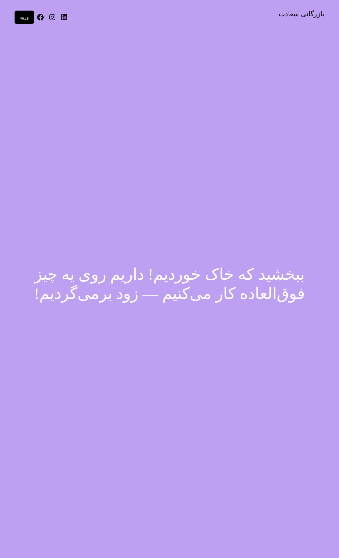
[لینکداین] (64, 17)
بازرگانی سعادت (301, 14)
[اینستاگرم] (52, 17)
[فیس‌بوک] (40, 17)
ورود (24, 17)
